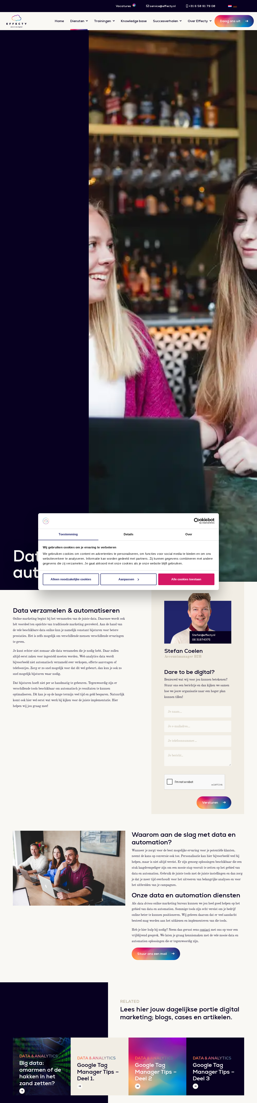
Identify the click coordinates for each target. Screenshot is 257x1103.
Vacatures (125, 6)
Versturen (210, 802)
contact (205, 930)
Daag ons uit (230, 21)
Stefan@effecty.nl (203, 635)
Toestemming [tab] (68, 534)
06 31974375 (201, 639)
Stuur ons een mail (152, 954)
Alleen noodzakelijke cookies (71, 579)
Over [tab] (188, 534)
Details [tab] (129, 534)
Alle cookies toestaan (186, 579)
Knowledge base (134, 21)
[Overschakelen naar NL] (230, 6)
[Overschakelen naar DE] (235, 6)
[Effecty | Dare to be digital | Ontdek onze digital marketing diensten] (16, 21)
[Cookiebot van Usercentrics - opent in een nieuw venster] (196, 521)
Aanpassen (126, 579)
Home (59, 21)
